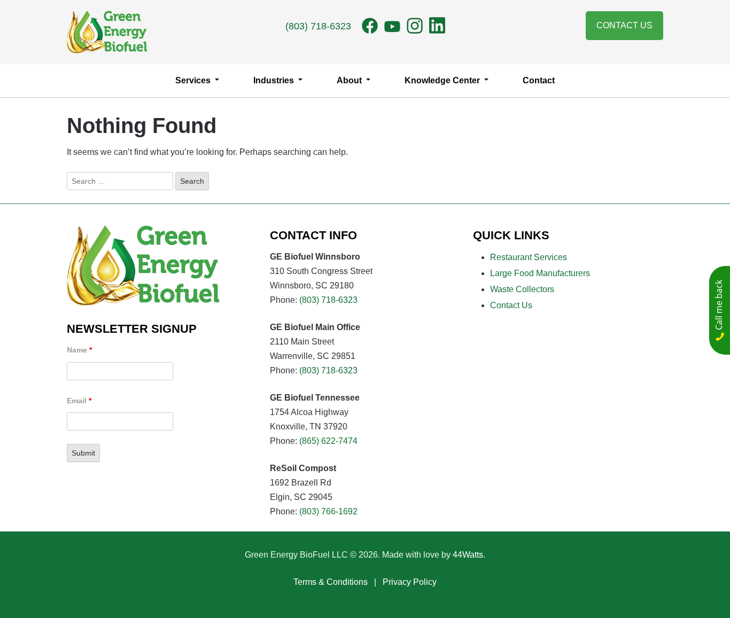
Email (79, 400)
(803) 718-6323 (318, 26)
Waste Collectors (522, 289)
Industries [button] (274, 80)
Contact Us (624, 25)
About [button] (350, 80)
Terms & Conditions (330, 581)
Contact (539, 80)
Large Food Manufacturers (540, 273)
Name (79, 350)
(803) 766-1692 (328, 511)
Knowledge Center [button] (443, 80)
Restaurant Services (528, 257)
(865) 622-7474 (328, 440)
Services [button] (194, 80)
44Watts (468, 554)
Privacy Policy (410, 581)
